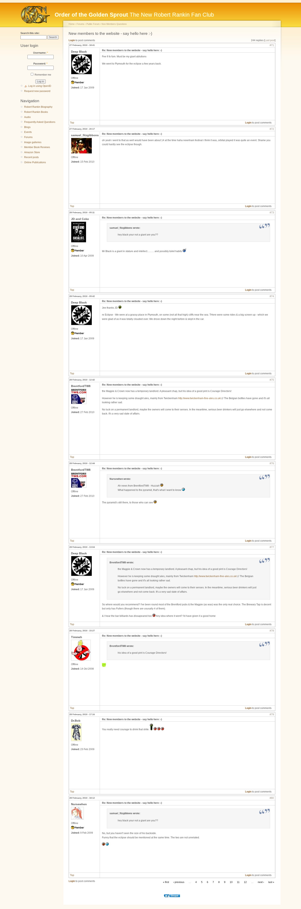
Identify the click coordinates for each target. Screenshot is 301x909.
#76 (272, 463)
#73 (272, 212)
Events (28, 132)
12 (245, 882)
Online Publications (35, 162)
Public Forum (93, 24)
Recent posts (31, 157)
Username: (40, 52)
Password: (40, 63)
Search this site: (30, 33)
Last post (270, 40)
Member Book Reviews (37, 147)
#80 (272, 798)
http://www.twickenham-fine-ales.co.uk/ (199, 398)
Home (72, 24)
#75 (272, 379)
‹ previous (178, 882)
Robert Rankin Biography (38, 106)
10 (231, 882)
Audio (27, 117)
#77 (272, 547)
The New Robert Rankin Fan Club (134, 15)
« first (166, 882)
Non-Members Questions (114, 24)
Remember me (42, 74)
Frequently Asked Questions (39, 122)
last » (271, 882)
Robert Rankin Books (36, 112)
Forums (28, 137)
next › (261, 882)
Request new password (37, 91)
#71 (272, 45)
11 (238, 882)
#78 (272, 630)
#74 (272, 296)
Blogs (27, 127)
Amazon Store (32, 152)
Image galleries (32, 142)
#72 (272, 129)
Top (72, 122)
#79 (272, 714)
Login (72, 40)
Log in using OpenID (39, 86)
